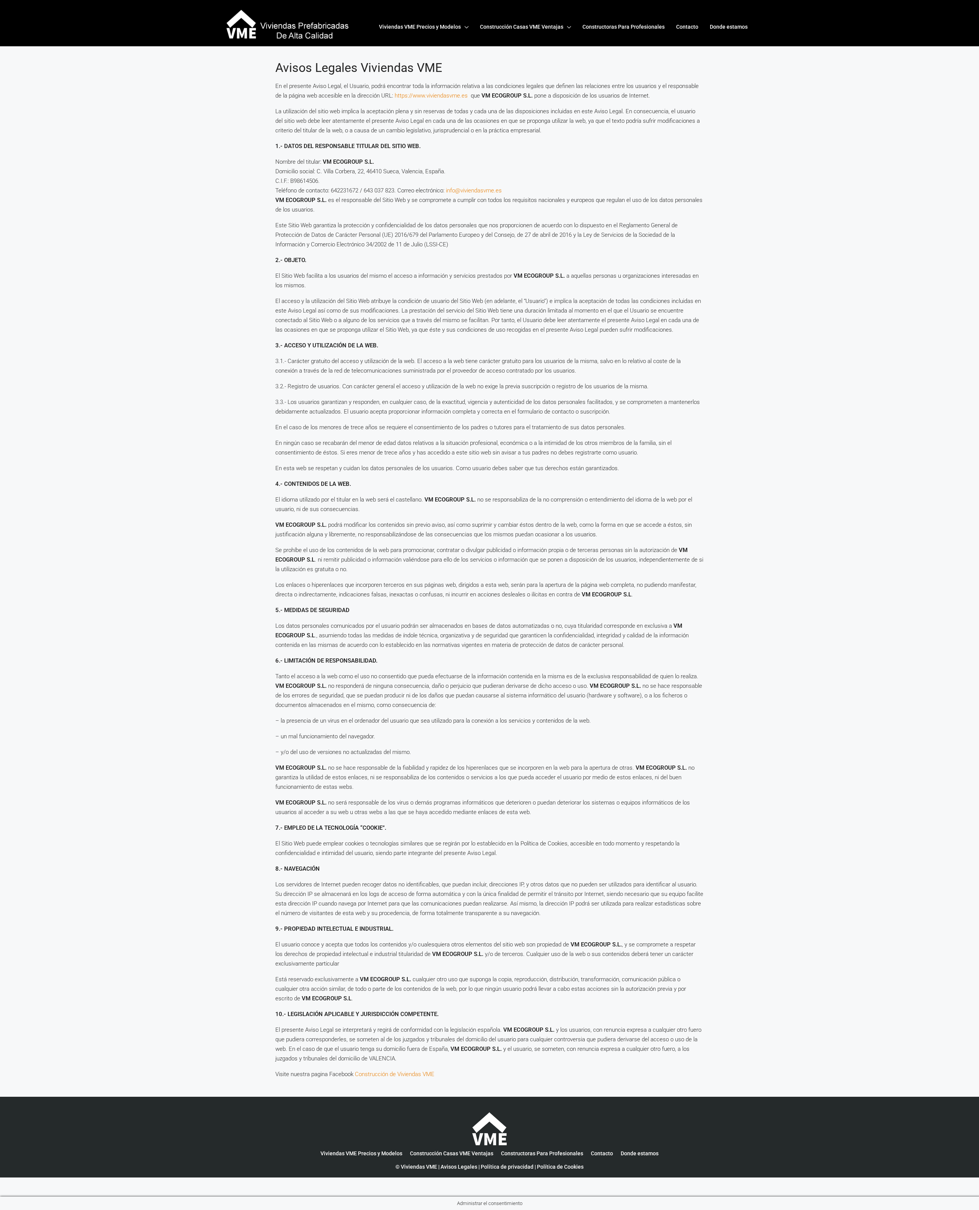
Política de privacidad (507, 1167)
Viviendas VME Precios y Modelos (420, 27)
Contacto (687, 27)
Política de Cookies (560, 1167)
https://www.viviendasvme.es (432, 95)
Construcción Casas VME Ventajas (521, 27)
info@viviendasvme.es (474, 190)
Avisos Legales (459, 1167)
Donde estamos (729, 27)
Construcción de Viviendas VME (394, 1074)
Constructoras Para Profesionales (623, 27)
